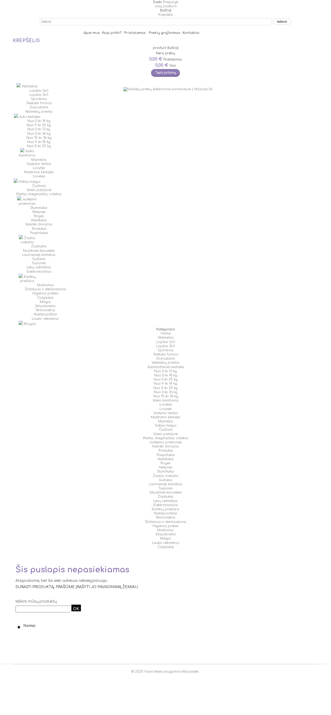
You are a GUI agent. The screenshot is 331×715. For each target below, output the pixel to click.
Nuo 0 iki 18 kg (38, 121)
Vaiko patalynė (39, 190)
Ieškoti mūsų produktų (36, 601)
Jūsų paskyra (166, 6)
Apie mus (91, 33)
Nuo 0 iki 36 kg (39, 133)
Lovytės (39, 168)
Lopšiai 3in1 (38, 95)
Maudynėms (45, 306)
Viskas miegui (29, 182)
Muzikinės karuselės (39, 251)
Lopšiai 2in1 (38, 91)
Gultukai (39, 259)
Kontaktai (190, 33)
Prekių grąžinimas (164, 33)
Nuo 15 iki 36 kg (38, 138)
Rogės (39, 216)
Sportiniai (39, 99)
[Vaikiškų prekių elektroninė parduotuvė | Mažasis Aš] (169, 89)
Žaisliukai (39, 246)
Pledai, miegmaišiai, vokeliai (39, 194)
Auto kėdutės (29, 117)
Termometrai (45, 310)
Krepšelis (166, 15)
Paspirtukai (39, 233)
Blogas (29, 324)
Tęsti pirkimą (165, 72)
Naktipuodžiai (45, 314)
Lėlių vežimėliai (39, 267)
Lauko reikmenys (45, 319)
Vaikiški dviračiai (38, 224)
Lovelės (39, 176)
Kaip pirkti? (112, 33)
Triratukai (39, 229)
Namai (29, 626)
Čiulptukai (45, 298)
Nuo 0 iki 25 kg (39, 146)
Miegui (45, 302)
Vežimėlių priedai (38, 111)
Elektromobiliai (39, 271)
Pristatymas (136, 33)
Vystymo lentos (39, 164)
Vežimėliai (29, 86)
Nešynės (39, 212)
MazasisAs (190, 671)
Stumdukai (38, 208)
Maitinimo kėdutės (39, 172)
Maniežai (38, 160)
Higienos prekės (45, 293)
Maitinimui (45, 285)
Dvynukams (39, 107)
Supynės (39, 263)
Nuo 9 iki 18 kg (38, 142)
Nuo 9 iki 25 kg (39, 125)
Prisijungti (170, 2)
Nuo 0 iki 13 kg (38, 129)
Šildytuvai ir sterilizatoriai (45, 289)
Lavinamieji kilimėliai (38, 255)
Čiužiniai (39, 186)
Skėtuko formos (38, 103)
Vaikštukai (39, 220)
